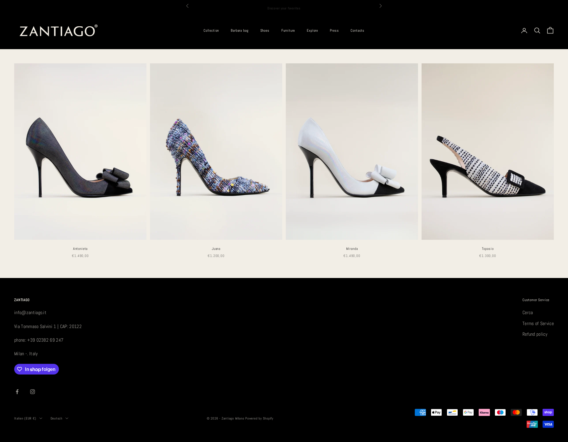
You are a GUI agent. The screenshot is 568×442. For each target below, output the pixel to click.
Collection (211, 30)
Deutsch (56, 418)
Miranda (352, 248)
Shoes (265, 30)
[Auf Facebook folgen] (17, 392)
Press (334, 30)
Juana (216, 248)
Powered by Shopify (259, 418)
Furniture (288, 30)
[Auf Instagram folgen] (33, 392)
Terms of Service (538, 323)
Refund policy (534, 334)
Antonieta (80, 248)
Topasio (488, 248)
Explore (312, 30)
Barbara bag (239, 30)
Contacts (357, 30)
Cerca (527, 312)
